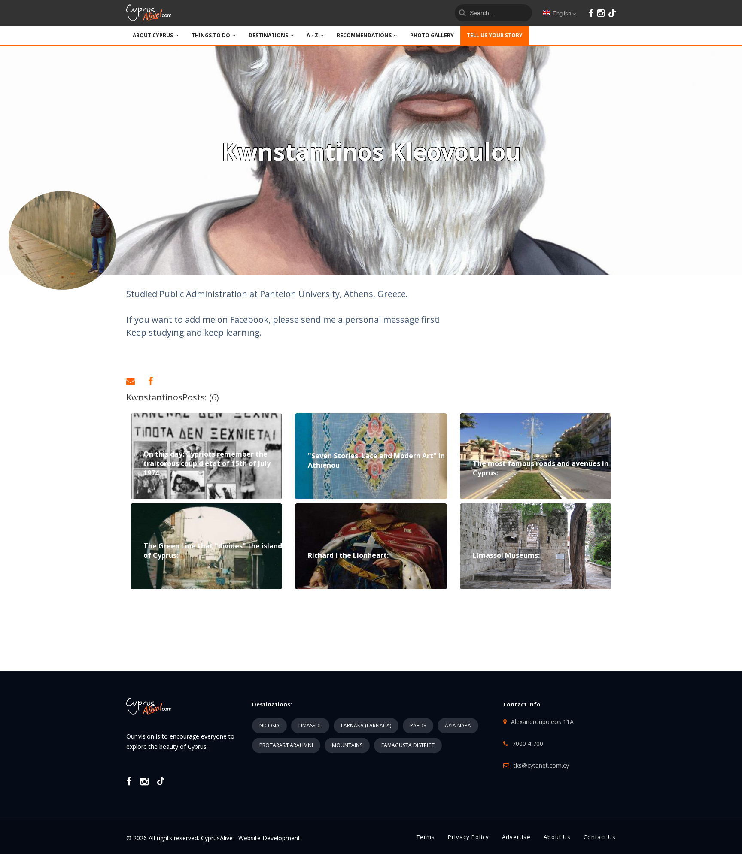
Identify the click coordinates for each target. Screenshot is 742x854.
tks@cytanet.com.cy (541, 765)
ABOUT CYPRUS (153, 35)
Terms (426, 837)
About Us (557, 837)
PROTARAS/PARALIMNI (286, 745)
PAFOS (418, 725)
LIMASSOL (310, 725)
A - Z (312, 35)
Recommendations (364, 35)
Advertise (516, 837)
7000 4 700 (527, 743)
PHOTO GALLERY (432, 35)
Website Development (269, 838)
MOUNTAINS (347, 745)
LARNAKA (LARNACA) (366, 725)
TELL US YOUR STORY (495, 35)
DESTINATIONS (268, 35)
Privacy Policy (468, 837)
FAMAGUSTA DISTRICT (408, 745)
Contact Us (600, 837)
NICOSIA (269, 725)
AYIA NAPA (458, 725)
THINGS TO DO (211, 35)
